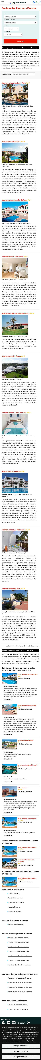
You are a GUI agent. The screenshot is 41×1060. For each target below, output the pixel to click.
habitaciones (7, 26)
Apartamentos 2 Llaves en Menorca (20, 982)
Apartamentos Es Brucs (11, 356)
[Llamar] (39, 2)
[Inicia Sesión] (33, 2)
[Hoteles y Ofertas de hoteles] (18, 2)
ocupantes (7, 31)
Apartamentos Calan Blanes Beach (16, 313)
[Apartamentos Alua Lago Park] (15, 94)
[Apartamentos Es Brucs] (15, 367)
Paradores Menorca (14, 911)
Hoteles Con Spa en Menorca (18, 1009)
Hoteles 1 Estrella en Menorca (18, 937)
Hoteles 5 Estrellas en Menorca (18, 960)
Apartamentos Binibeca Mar (27, 674)
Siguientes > (35, 646)
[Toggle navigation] (2, 2)
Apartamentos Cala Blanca (12, 257)
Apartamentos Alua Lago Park (14, 83)
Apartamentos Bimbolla (11, 141)
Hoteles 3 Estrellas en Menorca (18, 947)
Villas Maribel (22, 788)
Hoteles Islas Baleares (15, 924)
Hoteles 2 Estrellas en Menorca (18, 942)
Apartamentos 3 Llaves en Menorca (20, 987)
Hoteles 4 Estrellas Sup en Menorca (20, 956)
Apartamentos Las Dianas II (27, 765)
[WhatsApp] (36, 2)
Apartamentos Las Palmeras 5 (14, 530)
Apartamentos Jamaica (11, 471)
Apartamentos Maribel (25, 740)
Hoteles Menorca (13, 893)
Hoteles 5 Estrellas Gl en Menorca (19, 965)
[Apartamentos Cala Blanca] (15, 268)
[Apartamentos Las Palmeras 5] (15, 541)
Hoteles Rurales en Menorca (17, 1005)
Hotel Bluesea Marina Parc (27, 818)
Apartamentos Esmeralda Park (14, 413)
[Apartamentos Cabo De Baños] (15, 212)
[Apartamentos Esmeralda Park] (15, 424)
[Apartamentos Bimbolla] (15, 153)
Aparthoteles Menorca (15, 898)
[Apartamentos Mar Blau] (15, 600)
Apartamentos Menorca (16, 902)
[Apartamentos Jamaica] (15, 483)
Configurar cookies (20, 1046)
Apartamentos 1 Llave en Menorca (19, 978)
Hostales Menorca (14, 907)
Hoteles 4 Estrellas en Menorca (18, 951)
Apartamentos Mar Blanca (27, 705)
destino (6, 14)
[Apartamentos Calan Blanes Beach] (15, 325)
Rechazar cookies (21, 1051)
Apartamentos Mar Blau (11, 589)
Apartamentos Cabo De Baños (14, 200)
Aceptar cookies (20, 1057)
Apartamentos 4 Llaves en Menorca (20, 991)
